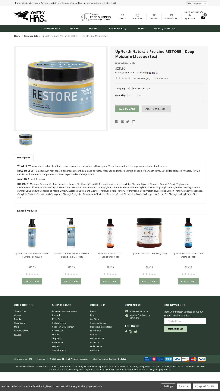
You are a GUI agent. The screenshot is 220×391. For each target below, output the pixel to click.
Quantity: (120, 95)
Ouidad (55, 334)
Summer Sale (51, 28)
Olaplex (55, 346)
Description (23, 157)
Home (93, 311)
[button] (159, 72)
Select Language (194, 3)
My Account (190, 18)
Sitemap (41, 359)
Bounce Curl (57, 330)
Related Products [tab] (27, 210)
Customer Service (98, 323)
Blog (92, 315)
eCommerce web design (104, 359)
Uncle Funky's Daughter (63, 326)
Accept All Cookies (205, 386)
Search (122, 18)
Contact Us (95, 334)
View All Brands (59, 350)
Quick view (32, 233)
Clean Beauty (118, 28)
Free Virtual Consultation (101, 326)
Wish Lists (154, 18)
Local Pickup (95, 330)
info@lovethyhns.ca (139, 311)
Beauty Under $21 (165, 28)
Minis (141, 28)
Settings (168, 386)
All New (74, 28)
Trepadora (57, 338)
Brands (93, 28)
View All (17, 334)
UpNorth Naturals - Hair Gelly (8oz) (149, 253)
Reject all (184, 386)
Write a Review (160, 78)
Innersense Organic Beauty (64, 311)
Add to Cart (32, 281)
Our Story (94, 319)
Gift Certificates (171, 18)
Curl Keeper (57, 342)
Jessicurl (56, 315)
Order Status (138, 18)
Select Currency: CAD (194, 12)
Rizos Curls (57, 319)
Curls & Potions (59, 323)
